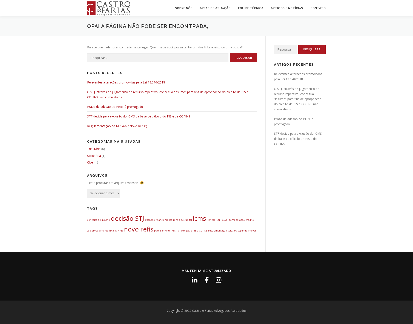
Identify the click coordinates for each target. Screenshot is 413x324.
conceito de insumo (98, 219)
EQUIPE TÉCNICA (251, 8)
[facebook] (206, 280)
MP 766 (119, 230)
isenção (211, 219)
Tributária (93, 149)
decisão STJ (127, 218)
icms (199, 218)
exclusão (150, 219)
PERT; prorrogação (181, 230)
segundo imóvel (247, 230)
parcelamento (162, 230)
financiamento (164, 219)
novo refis (138, 229)
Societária (94, 156)
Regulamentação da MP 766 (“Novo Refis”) (117, 126)
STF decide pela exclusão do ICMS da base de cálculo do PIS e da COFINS (138, 116)
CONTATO (318, 8)
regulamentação (217, 230)
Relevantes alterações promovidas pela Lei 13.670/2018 (126, 82)
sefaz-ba (232, 230)
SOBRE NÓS (184, 8)
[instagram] (218, 280)
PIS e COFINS (200, 230)
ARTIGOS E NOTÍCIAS (287, 8)
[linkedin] (194, 280)
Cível (90, 162)
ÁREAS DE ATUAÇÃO (215, 8)
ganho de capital (182, 219)
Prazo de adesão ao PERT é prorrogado (115, 107)
